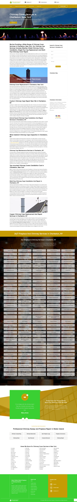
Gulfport (27, 457)
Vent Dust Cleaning (53, 347)
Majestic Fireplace (54, 325)
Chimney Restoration (10, 270)
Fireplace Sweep (39, 281)
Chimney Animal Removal (54, 339)
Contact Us (39, 6)
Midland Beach (28, 466)
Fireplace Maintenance (25, 361)
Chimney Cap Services (24, 274)
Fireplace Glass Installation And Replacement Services (25, 293)
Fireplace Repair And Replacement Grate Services (24, 297)
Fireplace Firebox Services (39, 297)
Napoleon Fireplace (39, 325)
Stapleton (55, 452)
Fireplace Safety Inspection (53, 354)
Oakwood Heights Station (44, 453)
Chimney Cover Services (54, 274)
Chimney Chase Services (39, 274)
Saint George (56, 448)
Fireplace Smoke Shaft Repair (25, 265)
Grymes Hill (27, 456)
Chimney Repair (60, 438)
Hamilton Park (28, 459)
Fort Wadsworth (14, 467)
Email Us (57, 2)
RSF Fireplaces (10, 325)
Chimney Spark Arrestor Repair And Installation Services (39, 261)
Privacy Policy (33, 494)
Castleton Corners (14, 456)
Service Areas (31, 6)
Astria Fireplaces (68, 321)
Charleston (13, 457)
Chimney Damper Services (24, 277)
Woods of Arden (57, 466)
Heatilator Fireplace (25, 325)
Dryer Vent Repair (25, 354)
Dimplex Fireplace (54, 328)
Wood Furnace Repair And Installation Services (39, 289)
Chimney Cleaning (25, 250)
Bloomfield (13, 453)
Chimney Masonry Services (24, 281)
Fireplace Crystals (25, 316)
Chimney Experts (10, 354)
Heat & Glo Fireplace (10, 328)
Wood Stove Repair (39, 361)
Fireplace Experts (68, 350)
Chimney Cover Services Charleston (18, 28)
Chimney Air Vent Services (10, 316)
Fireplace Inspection (39, 270)
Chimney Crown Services (10, 274)
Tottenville (56, 457)
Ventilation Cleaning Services (24, 369)
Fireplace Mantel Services (68, 374)
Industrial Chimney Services (68, 301)
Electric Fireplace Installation (25, 288)
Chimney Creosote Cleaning (24, 257)
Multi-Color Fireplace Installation (39, 317)
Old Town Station (43, 456)
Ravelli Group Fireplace (39, 339)
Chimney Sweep (10, 250)
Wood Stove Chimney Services (10, 365)
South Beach (56, 451)
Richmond (41, 463)
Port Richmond (42, 460)
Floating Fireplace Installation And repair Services (53, 374)
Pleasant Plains (42, 457)
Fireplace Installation (53, 257)
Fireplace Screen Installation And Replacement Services (68, 340)
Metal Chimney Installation (10, 265)
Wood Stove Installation (54, 361)
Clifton (12, 459)
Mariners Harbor (28, 464)
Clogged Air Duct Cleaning (25, 350)
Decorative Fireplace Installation (68, 354)
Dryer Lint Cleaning (39, 347)
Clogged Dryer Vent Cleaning (10, 350)
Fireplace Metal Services (10, 297)
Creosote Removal (46, 438)
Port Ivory (41, 459)
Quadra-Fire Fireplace (68, 328)
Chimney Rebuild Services (25, 343)
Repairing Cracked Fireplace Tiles (39, 305)
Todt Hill (55, 455)
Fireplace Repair (39, 257)
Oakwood (41, 451)
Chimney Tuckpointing (68, 265)
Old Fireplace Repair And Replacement (54, 270)
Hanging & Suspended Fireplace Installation (68, 365)
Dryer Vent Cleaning (68, 343)
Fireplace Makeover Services (39, 369)
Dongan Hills (13, 462)
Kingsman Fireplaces (53, 321)
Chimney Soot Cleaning (10, 257)
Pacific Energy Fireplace (25, 332)
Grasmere (27, 452)
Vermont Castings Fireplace (68, 325)
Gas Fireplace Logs (68, 297)
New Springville (42, 449)
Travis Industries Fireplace (53, 335)
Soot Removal (31, 438)
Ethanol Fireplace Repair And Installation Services (53, 289)
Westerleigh (56, 462)
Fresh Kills (27, 448)
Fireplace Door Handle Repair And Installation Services (53, 293)
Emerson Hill (13, 466)
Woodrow (55, 464)
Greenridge (27, 455)
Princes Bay (42, 462)
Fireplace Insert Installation (10, 343)
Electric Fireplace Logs (25, 301)
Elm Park (12, 463)
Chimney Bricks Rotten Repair (54, 305)
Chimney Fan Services (68, 277)
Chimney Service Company (53, 350)
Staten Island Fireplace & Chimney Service (54, 500)
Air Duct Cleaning (25, 347)
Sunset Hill (56, 453)
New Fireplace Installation (68, 257)
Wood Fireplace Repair (25, 284)
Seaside (55, 449)
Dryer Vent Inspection (68, 347)
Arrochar (12, 451)
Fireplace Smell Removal (10, 309)
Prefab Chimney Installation (39, 343)
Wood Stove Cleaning (68, 361)
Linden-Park (27, 463)
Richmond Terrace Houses (45, 464)
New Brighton (27, 467)
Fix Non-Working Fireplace (24, 261)
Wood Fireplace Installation (67, 284)
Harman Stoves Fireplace (25, 328)
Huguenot (27, 462)
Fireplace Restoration (10, 261)
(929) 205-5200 (63, 6)
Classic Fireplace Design (68, 309)
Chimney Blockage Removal (24, 270)
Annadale (13, 448)
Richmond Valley (43, 466)
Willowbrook (56, 463)
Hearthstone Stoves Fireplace (68, 335)
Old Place (41, 455)
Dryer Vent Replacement (39, 354)
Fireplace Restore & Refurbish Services (25, 374)
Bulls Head (13, 455)
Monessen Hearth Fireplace (24, 335)
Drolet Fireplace (10, 335)
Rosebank (41, 467)
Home (11, 6)
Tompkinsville (56, 456)
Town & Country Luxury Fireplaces (39, 321)
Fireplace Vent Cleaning (53, 281)
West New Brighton (57, 460)
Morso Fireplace (39, 335)
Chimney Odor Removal (25, 309)
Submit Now (58, 66)
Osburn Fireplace (39, 328)
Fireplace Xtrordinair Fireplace (68, 332)
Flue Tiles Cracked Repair (39, 309)
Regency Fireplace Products (68, 316)
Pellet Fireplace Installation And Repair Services (53, 317)
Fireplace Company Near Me (10, 361)
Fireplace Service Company (39, 350)
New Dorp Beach (43, 448)
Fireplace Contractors (68, 281)
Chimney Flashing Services (10, 281)
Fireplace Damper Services (53, 297)
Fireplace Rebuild (10, 284)
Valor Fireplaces (24, 321)
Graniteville (27, 449)
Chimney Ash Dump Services (39, 277)
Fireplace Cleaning (68, 250)
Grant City (27, 451)
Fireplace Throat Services (10, 301)
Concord (12, 460)
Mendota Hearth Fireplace (39, 332)
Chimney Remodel (54, 369)
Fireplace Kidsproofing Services (53, 343)
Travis (55, 459)
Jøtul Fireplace (10, 332)
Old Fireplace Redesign (53, 309)
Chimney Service (39, 250)
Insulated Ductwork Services (68, 369)
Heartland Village (28, 460)
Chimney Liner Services (10, 277)
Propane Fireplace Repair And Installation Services (10, 293)
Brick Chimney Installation (68, 261)
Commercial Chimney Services (39, 301)
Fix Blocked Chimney (10, 305)
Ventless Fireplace (39, 365)
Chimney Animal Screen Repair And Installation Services (54, 261)
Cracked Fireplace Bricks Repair (39, 374)
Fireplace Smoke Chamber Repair (39, 266)
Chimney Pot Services (53, 277)
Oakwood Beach (43, 452)
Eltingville (13, 464)
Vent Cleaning (10, 347)
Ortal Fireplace (53, 332)
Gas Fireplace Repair (39, 284)
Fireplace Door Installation (39, 293)
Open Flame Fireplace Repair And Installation (10, 370)
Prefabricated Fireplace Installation (68, 289)
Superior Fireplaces (10, 321)
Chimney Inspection (53, 250)
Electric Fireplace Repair (54, 284)
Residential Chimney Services (53, 301)
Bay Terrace (13, 452)
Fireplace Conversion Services (54, 365)
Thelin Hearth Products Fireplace (25, 340)
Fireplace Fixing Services (25, 365)
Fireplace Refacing (54, 265)
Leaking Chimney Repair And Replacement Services (24, 305)
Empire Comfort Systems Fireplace (10, 340)
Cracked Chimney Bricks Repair (68, 305)
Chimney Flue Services (68, 274)
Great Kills (27, 453)
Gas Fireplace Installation (10, 288)
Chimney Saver (68, 270)
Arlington (13, 449)
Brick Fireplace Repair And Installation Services (10, 374)
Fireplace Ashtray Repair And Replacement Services (68, 293)
